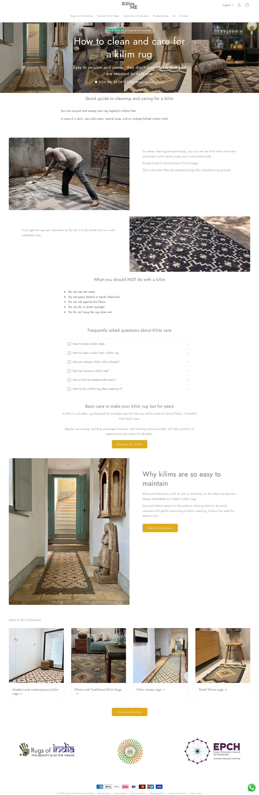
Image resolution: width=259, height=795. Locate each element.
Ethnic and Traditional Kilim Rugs (98, 689)
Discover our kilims (129, 444)
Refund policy (103, 793)
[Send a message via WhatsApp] (251, 787)
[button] (247, 5)
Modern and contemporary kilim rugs (35, 691)
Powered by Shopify (84, 793)
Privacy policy (120, 793)
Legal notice (196, 793)
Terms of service (138, 793)
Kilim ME (70, 793)
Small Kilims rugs (211, 689)
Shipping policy (156, 793)
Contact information (177, 793)
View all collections (129, 712)
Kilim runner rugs (149, 689)
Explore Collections (160, 528)
